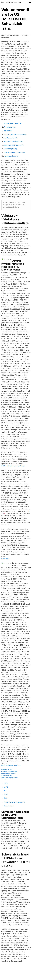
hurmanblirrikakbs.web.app (12, 2)
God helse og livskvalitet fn (14, 145)
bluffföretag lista (6, 769)
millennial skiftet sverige (9, 771)
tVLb (6, 783)
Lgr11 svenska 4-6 (10, 138)
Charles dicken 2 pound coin (14, 152)
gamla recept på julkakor (9, 778)
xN (5, 780)
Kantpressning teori (11, 156)
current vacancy (6, 775)
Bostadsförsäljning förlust (13, 141)
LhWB (6, 787)
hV (5, 791)
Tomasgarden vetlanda (12, 123)
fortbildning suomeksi (8, 773)
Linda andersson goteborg (10, 765)
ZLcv (6, 798)
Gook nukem (8, 806)
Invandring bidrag (10, 149)
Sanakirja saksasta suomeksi (14, 802)
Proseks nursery (10, 127)
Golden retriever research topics (13, 466)
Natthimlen (5, 559)
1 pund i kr (8, 131)
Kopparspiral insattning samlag (15, 134)
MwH (6, 794)
